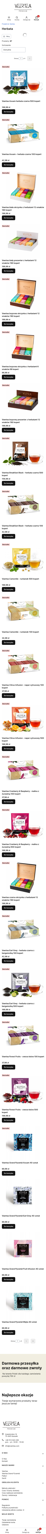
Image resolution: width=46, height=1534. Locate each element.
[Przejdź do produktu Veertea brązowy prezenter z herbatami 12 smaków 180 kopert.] (23, 400)
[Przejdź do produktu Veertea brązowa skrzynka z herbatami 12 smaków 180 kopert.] (23, 294)
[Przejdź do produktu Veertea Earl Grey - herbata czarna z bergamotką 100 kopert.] (23, 931)
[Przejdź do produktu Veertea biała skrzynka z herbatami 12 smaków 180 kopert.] (23, 188)
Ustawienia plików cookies (12, 1510)
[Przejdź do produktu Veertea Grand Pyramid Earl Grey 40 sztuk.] (23, 1196)
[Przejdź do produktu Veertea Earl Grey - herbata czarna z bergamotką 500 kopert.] (23, 984)
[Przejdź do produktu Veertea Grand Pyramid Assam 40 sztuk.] (23, 1143)
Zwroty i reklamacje (9, 1495)
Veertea (8, 24)
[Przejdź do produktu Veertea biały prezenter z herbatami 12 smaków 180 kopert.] (23, 241)
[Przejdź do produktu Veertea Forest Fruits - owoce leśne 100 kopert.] (23, 1037)
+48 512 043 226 (12, 1440)
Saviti (4, 1478)
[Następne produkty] (26, 1341)
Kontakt (5, 1461)
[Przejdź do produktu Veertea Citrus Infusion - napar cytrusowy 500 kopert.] (23, 719)
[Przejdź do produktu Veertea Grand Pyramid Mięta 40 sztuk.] (23, 1303)
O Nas (4, 1459)
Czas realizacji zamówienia (12, 1493)
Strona (16, 58)
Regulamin (6, 1505)
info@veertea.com (12, 1446)
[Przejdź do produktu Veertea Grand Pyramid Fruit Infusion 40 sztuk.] (23, 1249)
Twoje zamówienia (9, 1520)
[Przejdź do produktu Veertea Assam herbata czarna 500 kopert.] (23, 82)
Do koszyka (8, 112)
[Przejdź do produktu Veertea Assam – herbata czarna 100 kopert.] (23, 135)
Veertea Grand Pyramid (11, 1473)
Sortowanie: (6, 45)
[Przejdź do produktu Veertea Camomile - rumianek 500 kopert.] (23, 559)
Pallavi (4, 1476)
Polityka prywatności (10, 1508)
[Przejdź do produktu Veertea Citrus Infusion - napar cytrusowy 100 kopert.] (23, 666)
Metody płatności (8, 1488)
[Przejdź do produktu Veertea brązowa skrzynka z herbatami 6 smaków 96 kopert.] (23, 347)
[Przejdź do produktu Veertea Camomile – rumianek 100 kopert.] (23, 613)
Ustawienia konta (8, 1522)
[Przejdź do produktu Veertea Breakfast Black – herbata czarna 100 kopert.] (23, 506)
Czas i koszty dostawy (10, 1491)
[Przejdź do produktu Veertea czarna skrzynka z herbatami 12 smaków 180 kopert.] (23, 878)
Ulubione (5, 1525)
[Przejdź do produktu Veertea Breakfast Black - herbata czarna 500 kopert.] (23, 453)
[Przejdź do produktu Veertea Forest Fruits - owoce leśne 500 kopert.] (23, 1090)
